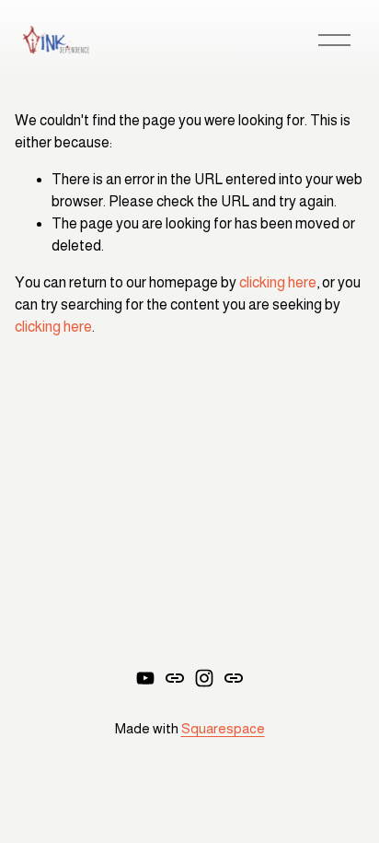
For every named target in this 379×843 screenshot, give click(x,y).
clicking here (277, 282)
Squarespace (223, 728)
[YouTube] (145, 678)
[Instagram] (204, 678)
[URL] (175, 678)
